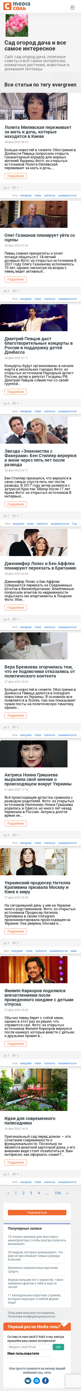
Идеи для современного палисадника (29, 1120)
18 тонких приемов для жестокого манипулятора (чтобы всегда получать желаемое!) (37, 1240)
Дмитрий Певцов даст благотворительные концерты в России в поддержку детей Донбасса (38, 345)
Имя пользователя (23, 1353)
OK (58, 1347)
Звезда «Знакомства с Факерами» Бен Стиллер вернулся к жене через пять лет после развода (40, 458)
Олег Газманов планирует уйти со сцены (39, 237)
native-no (49, 195)
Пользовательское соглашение (31, 1313)
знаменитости (67, 195)
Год (74, 523)
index (38, 195)
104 (58, 1192)
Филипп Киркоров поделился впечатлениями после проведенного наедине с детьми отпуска (38, 997)
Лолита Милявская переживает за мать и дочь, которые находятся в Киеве (37, 131)
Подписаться (37, 1212)
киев (73, 951)
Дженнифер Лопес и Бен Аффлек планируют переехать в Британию (40, 565)
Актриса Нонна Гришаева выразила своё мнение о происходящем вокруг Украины (38, 779)
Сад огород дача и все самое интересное (35, 45)
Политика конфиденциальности (31, 1316)
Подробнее (15, 176)
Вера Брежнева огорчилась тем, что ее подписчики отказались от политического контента (39, 671)
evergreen (26, 195)
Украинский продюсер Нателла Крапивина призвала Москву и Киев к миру (37, 887)
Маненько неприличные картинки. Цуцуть (33, 1269)
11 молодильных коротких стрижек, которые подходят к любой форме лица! (34, 1298)
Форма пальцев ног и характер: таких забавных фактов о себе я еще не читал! (35, 1283)
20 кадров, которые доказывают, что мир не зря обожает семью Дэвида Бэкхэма (35, 1255)
